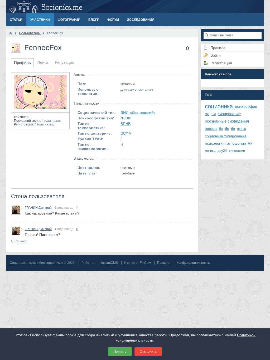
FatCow (145, 263)
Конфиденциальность (193, 263)
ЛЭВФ (125, 118)
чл (207, 113)
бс (227, 129)
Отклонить (148, 351)
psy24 (222, 151)
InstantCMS (109, 263)
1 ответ (21, 241)
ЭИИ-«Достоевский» (138, 112)
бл (233, 129)
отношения (236, 143)
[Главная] (10, 33)
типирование (229, 113)
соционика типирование (226, 136)
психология (215, 143)
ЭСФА (125, 133)
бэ (221, 129)
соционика (219, 106)
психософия (246, 106)
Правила (163, 263)
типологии (237, 151)
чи (213, 113)
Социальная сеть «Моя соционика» (36, 263)
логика (210, 151)
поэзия (211, 129)
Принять (120, 351)
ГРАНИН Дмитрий (38, 208)
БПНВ (125, 123)
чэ (250, 143)
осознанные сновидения (227, 121)
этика (241, 129)
